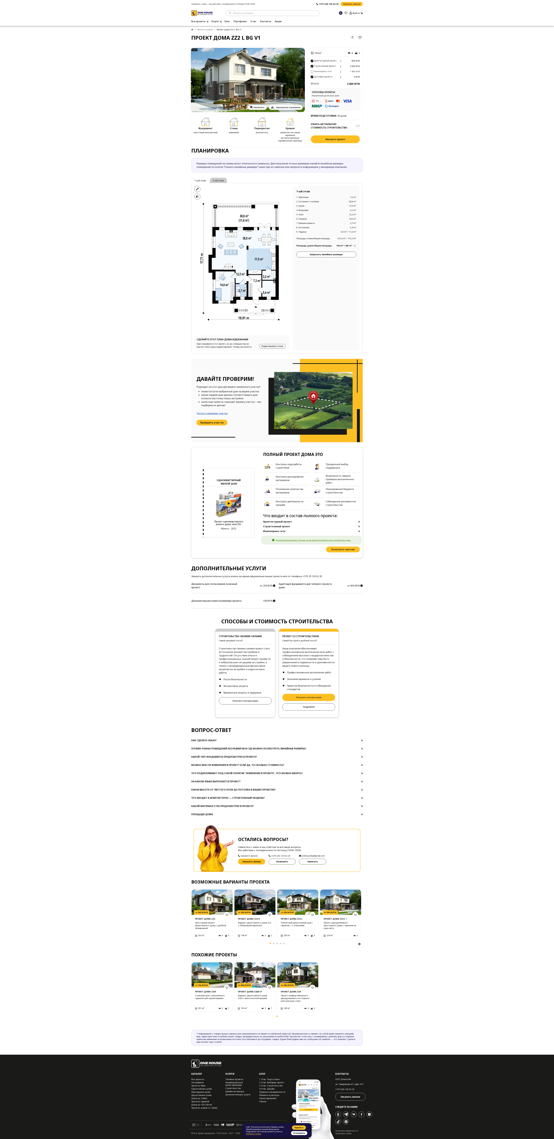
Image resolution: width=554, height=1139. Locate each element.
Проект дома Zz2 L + (335, 918)
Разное (262, 1101)
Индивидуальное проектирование (234, 1083)
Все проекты (198, 21)
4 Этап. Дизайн (267, 1088)
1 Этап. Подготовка (269, 1079)
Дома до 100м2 (199, 1098)
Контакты (265, 21)
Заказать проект (335, 139)
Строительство (233, 1088)
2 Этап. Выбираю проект (271, 1082)
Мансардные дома (200, 1092)
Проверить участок (212, 422)
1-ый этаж (200, 180)
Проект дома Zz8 (291, 991)
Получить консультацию (245, 700)
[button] (194, 944)
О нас (253, 21)
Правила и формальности (272, 1092)
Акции (278, 21)
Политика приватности (346, 1130)
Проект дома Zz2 (205, 918)
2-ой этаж (218, 180)
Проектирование (267, 1098)
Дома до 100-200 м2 (201, 1104)
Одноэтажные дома (201, 1088)
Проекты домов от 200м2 (204, 1107)
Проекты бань (198, 1085)
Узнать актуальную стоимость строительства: (329, 126)
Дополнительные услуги (237, 1094)
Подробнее (309, 706)
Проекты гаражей (200, 1101)
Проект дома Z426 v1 (250, 991)
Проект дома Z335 (205, 991)
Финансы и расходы (269, 1095)
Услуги (215, 21)
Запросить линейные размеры (326, 254)
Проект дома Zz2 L (292, 918)
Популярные (197, 1082)
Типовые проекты (234, 1079)
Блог (227, 21)
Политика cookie (343, 1133)
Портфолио (240, 21)
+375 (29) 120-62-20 (344, 1089)
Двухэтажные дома (201, 1095)
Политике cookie (253, 1134)
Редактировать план (272, 346)
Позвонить (282, 861)
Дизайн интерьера (234, 1091)
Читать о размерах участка (212, 413)
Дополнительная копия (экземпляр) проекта (216, 600)
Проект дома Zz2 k (249, 918)
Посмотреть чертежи (343, 549)
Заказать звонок (351, 4)
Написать (312, 861)
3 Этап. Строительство (271, 1085)
